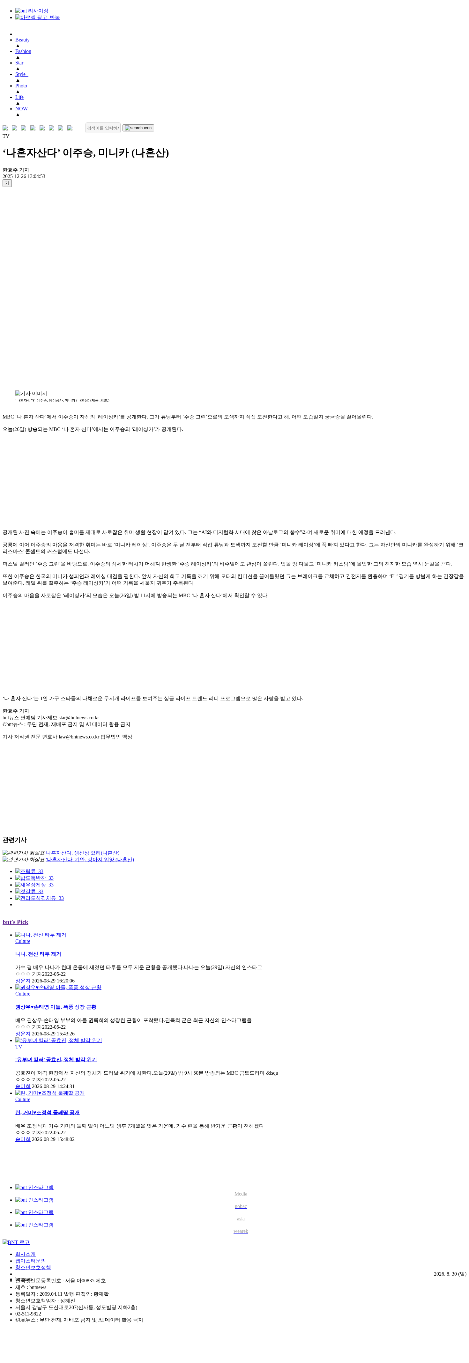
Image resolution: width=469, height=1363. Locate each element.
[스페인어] (53, 128)
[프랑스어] (44, 128)
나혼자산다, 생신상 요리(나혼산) (82, 853)
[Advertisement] (28, 288)
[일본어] (25, 128)
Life (19, 97)
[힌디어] (62, 128)
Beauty (22, 39)
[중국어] (34, 128)
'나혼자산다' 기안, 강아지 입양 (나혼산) (90, 859)
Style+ (21, 74)
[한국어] (7, 128)
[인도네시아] (71, 128)
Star (19, 62)
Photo (21, 85)
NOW (21, 108)
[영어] (16, 128)
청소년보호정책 (33, 1267)
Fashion (23, 51)
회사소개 (25, 1254)
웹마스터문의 (30, 1260)
